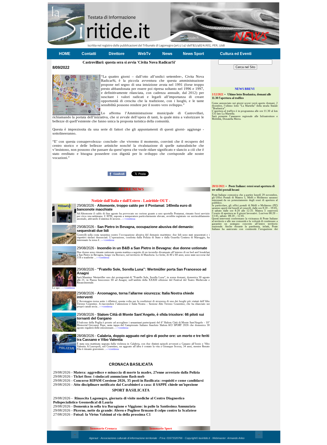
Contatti (89, 54)
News (167, 54)
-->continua (128, 218)
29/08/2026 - (142, 248)
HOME (64, 54)
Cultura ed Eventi (235, 54)
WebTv (144, 54)
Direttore (116, 54)
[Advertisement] (131, 162)
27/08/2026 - (102, 414)
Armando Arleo (235, 438)
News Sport (193, 54)
